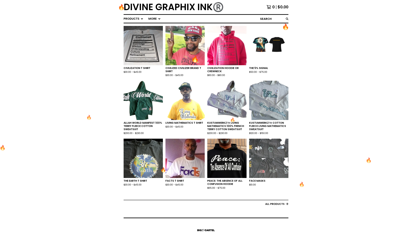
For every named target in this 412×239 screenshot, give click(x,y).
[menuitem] (133, 19)
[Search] (287, 19)
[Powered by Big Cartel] (206, 230)
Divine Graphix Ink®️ (174, 7)
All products (275, 204)
